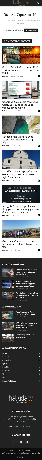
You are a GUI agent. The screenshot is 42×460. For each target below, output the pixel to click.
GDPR (18, 451)
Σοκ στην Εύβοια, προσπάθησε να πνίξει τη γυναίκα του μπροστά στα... (27, 272)
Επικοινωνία (36, 453)
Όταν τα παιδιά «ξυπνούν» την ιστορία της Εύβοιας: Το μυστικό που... (20, 244)
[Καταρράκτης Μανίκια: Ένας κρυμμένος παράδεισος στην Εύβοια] (21, 125)
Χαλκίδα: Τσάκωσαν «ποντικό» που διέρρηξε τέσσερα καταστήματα (25, 283)
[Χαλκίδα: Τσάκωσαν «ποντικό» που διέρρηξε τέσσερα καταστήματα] (8, 284)
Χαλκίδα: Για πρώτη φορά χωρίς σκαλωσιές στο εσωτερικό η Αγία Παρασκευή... (19, 174)
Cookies (11, 451)
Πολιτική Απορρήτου (9, 453)
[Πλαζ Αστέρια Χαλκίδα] (8, 338)
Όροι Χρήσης (26, 451)
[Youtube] (27, 442)
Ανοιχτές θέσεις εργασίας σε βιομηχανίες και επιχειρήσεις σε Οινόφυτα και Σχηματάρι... (20, 209)
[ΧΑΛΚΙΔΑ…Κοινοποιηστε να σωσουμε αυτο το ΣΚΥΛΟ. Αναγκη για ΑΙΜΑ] (8, 326)
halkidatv (5, 76)
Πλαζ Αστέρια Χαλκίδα (25, 335)
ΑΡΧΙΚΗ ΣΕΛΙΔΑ (31, 30)
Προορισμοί (6, 133)
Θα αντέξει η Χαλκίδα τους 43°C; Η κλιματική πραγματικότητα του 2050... (20, 70)
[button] (4, 3)
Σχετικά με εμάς (24, 453)
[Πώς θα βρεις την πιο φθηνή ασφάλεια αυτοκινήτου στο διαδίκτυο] (8, 296)
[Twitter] (21, 442)
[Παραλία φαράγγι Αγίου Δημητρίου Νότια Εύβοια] (7, 315)
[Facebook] (14, 442)
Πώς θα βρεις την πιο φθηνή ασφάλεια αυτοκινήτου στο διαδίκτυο (27, 295)
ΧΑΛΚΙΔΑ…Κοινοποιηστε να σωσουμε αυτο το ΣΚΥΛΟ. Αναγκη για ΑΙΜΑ (26, 325)
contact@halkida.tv (26, 426)
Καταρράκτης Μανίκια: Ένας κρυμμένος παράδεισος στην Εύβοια (18, 139)
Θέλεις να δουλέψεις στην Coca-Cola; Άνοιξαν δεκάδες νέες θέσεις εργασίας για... (20, 105)
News (4, 63)
